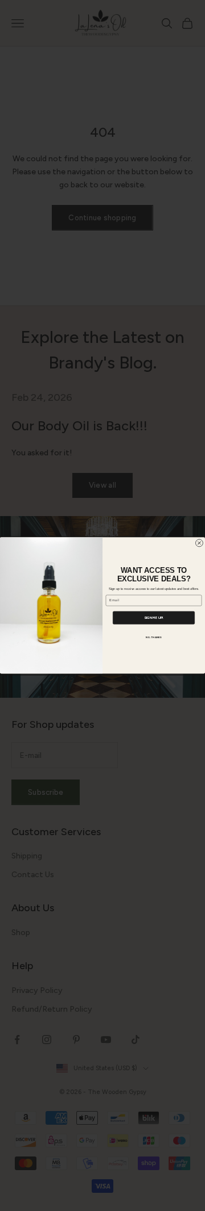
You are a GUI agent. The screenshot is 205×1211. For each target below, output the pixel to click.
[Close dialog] (199, 543)
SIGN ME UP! (153, 618)
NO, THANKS (154, 637)
